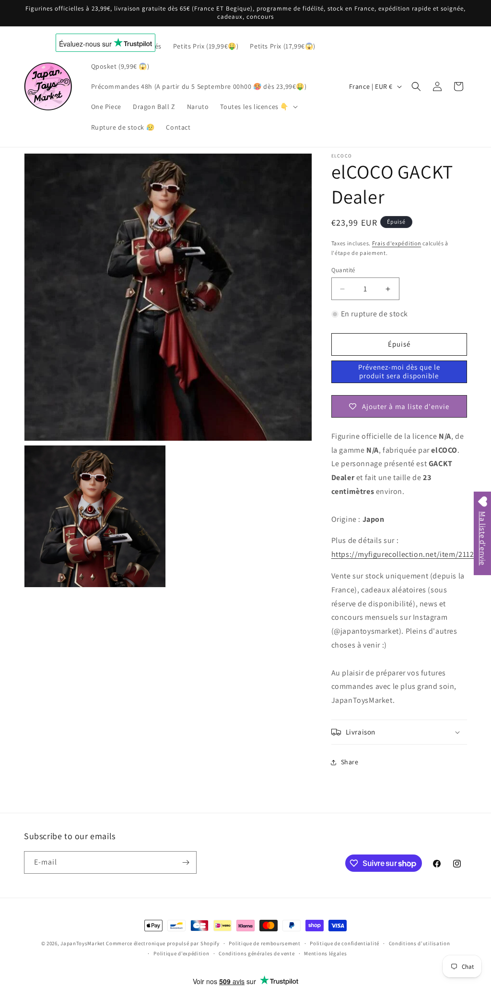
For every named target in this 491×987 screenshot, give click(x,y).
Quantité (343, 270)
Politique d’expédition (181, 953)
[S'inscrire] (185, 862)
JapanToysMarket (82, 943)
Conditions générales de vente (256, 953)
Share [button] (350, 762)
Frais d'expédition (396, 243)
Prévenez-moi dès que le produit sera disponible (399, 371)
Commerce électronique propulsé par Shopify (162, 943)
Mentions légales (325, 953)
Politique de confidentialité (344, 943)
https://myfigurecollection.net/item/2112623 (409, 554)
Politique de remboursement (264, 943)
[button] (258, 106)
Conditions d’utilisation (419, 943)
